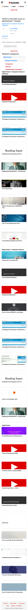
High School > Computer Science (13, 249)
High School (6, 24)
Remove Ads (14, 10)
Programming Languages (13, 69)
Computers (9, 64)
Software (5, 25)
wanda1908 (14, 28)
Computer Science (17, 24)
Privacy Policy (21, 603)
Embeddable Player (10, 46)
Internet (8, 67)
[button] (4, 2)
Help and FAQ (13, 603)
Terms (7, 605)
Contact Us (5, 603)
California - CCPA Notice (16, 605)
